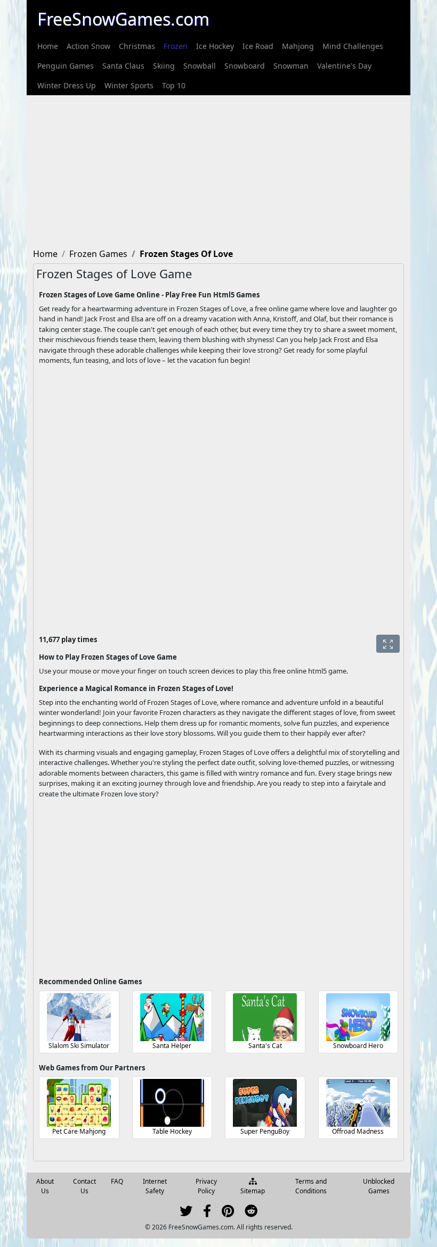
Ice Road (257, 46)
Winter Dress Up (66, 85)
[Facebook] (207, 1213)
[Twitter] (186, 1213)
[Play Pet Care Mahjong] (79, 1103)
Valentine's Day (344, 66)
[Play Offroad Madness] (358, 1103)
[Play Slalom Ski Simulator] (79, 1017)
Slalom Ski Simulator (78, 1045)
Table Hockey (172, 1131)
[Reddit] (251, 1213)
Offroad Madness (358, 1131)
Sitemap (252, 1190)
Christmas (137, 46)
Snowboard (244, 66)
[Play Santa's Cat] (265, 1017)
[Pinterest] (228, 1213)
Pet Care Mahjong (79, 1131)
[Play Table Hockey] (172, 1103)
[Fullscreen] (388, 644)
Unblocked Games (378, 1186)
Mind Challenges (352, 46)
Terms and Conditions (311, 1186)
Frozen (176, 46)
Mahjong (298, 46)
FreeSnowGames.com (123, 18)
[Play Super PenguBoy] (265, 1103)
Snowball (199, 66)
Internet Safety (155, 1186)
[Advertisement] (218, 169)
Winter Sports (128, 85)
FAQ (117, 1181)
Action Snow (88, 46)
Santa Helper (171, 1045)
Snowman (291, 66)
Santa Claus (123, 66)
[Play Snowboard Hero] (358, 1017)
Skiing (164, 66)
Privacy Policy (206, 1186)
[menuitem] (47, 46)
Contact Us (84, 1186)
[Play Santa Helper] (172, 1017)
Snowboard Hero (358, 1045)
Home (47, 46)
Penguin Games (65, 66)
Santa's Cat (265, 1045)
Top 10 (173, 85)
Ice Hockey (215, 46)
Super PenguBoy (264, 1131)
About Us (45, 1186)
